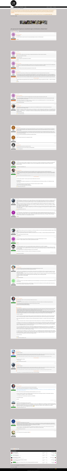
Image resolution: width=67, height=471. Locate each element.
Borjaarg (14, 455)
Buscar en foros (17, 8)
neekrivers (14, 460)
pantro (13, 453)
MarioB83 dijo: (18, 267)
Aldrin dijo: (18, 71)
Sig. (17, 31)
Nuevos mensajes (13, 8)
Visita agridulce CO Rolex (17, 457)
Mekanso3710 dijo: (19, 95)
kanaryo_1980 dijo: (19, 298)
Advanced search (21, 8)
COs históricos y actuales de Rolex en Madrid (20, 459)
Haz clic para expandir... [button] (36, 176)
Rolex (18, 453)
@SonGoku (26, 131)
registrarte (12, 12)
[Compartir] (54, 51)
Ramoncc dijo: (18, 63)
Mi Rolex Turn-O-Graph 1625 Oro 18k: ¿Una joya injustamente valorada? (27, 462)
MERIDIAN (14, 458)
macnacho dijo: (18, 34)
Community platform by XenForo (33, 470)
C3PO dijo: (18, 421)
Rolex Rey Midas (15, 452)
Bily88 (53, 453)
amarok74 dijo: (18, 307)
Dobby (53, 460)
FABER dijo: (18, 351)
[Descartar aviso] (55, 10)
